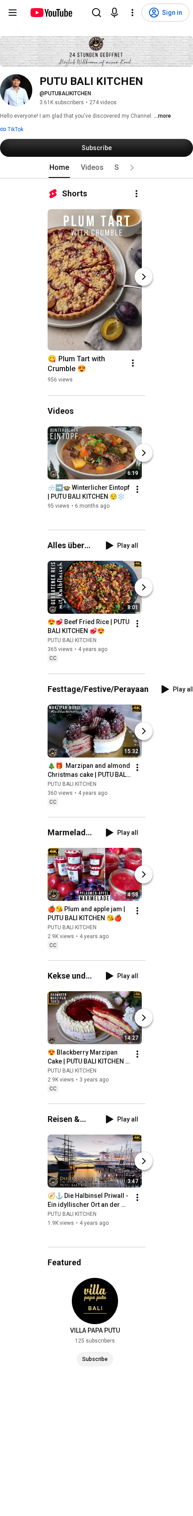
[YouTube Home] (51, 12)
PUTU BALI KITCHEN (72, 641)
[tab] (59, 167)
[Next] (144, 277)
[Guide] (12, 12)
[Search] (96, 12)
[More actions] (136, 194)
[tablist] (96, 167)
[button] (132, 167)
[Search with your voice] (114, 13)
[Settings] (132, 12)
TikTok (14, 129)
